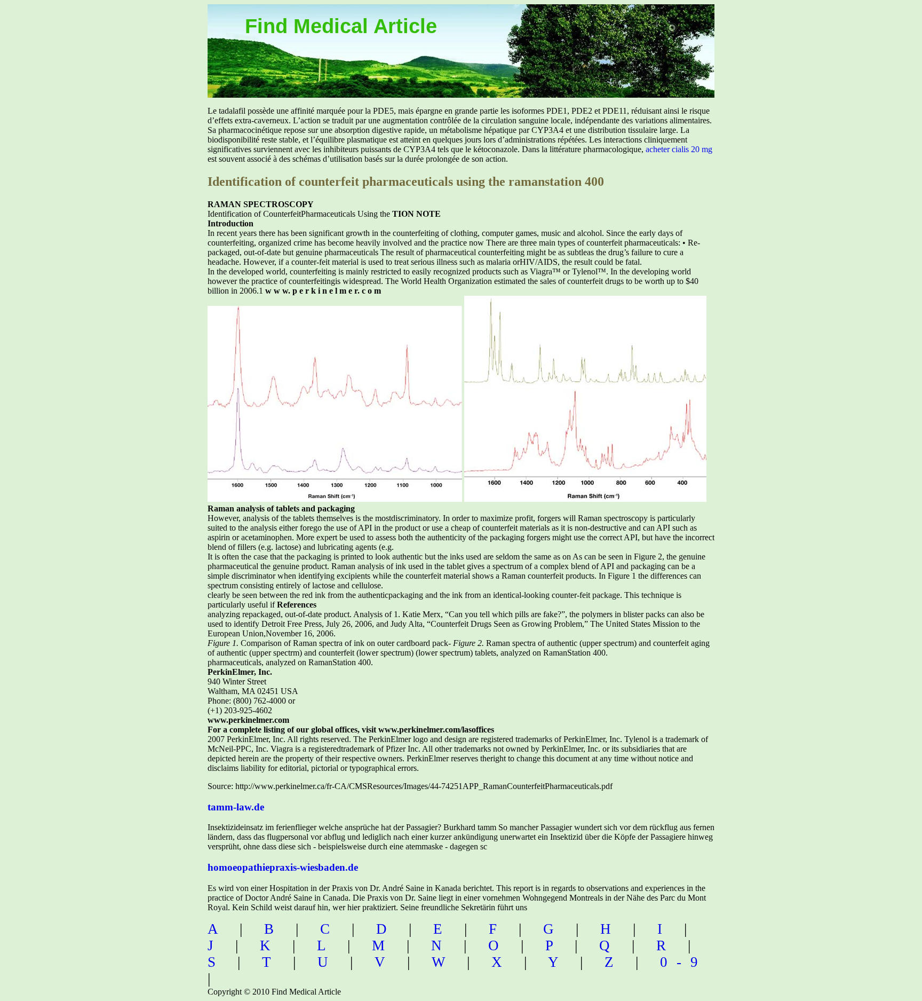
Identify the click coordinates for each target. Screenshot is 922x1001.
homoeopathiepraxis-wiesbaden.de (283, 867)
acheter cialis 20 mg (679, 149)
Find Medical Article (341, 26)
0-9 (683, 962)
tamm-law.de (236, 807)
